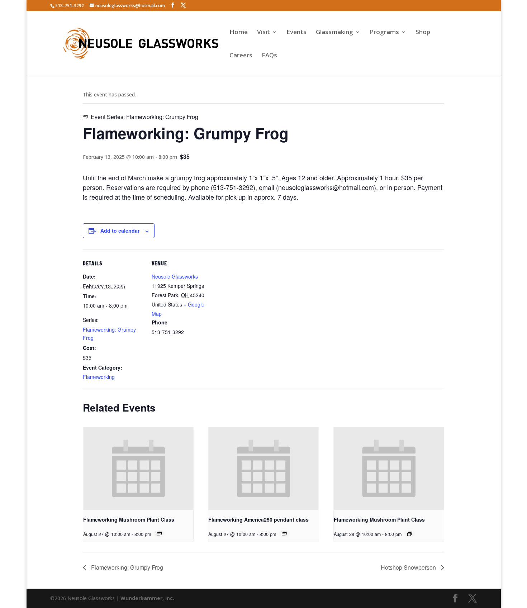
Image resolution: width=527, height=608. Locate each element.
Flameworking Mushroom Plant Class (128, 519)
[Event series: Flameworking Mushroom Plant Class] (159, 534)
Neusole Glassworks (175, 276)
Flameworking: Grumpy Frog (126, 567)
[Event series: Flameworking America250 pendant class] (284, 534)
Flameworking (99, 376)
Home (238, 32)
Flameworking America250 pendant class (258, 519)
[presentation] (138, 468)
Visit (263, 32)
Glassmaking (334, 32)
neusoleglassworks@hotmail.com (326, 187)
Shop (423, 32)
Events (296, 32)
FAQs (269, 56)
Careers (240, 56)
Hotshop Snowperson (409, 567)
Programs (384, 32)
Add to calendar (119, 230)
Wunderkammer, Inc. (147, 598)
